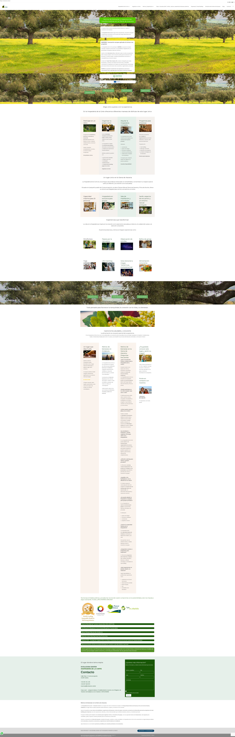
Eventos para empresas (108, 90)
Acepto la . (132, 692)
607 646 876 (142, 398)
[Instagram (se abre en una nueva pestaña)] (230, 2)
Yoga (85, 261)
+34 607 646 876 (85, 684)
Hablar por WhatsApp (142, 296)
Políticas (152, 735)
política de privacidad (134, 692)
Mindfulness (88, 239)
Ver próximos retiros (90, 92)
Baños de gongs (145, 239)
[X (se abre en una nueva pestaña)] (227, 2)
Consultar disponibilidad (117, 296)
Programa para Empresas (145, 735)
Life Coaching (107, 261)
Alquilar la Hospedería (127, 90)
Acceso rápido (88, 287)
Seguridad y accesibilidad (146, 730)
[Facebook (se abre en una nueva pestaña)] (229, 2)
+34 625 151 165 (85, 682)
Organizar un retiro (145, 90)
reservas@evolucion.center (88, 686)
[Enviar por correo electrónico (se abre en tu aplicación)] (233, 2)
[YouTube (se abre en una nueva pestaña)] (232, 2)
